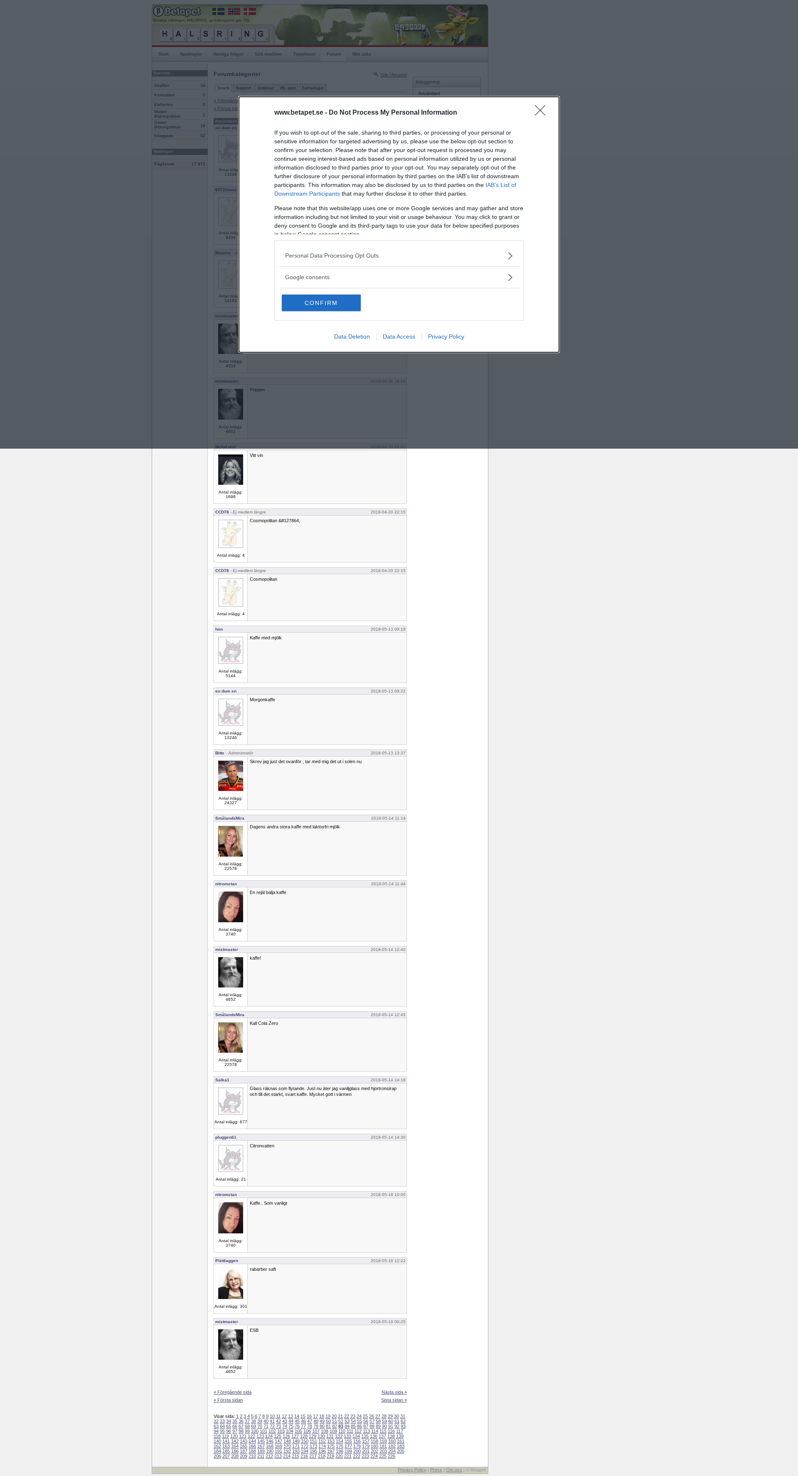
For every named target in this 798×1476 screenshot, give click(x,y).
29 (390, 1416)
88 (371, 1426)
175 (331, 1446)
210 (252, 1456)
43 (284, 1421)
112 (358, 1431)
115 (383, 1431)
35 (234, 1421)
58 (378, 1421)
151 (313, 1441)
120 (234, 1436)
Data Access (399, 336)
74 (284, 1426)
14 (296, 1416)
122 (251, 1436)
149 (296, 1441)
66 (234, 1426)
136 (373, 1436)
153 (331, 1441)
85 (353, 1426)
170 (287, 1446)
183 (400, 1446)
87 (365, 1426)
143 (243, 1441)
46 (303, 1421)
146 (269, 1441)
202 (374, 1451)
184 (217, 1451)
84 (347, 1426)
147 (278, 1441)
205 (400, 1451)
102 (272, 1431)
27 (377, 1416)
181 (383, 1446)
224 (374, 1456)
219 (330, 1456)
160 (392, 1441)
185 (226, 1451)
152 (322, 1441)
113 (366, 1431)
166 (252, 1446)
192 (287, 1451)
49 (322, 1421)
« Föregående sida (232, 1392)
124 (269, 1436)
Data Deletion (352, 336)
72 (272, 1426)
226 (391, 1456)
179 (365, 1446)
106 (307, 1431)
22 (346, 1416)
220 (339, 1456)
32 (216, 1421)
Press (436, 1469)
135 (365, 1436)
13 (290, 1416)
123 (260, 1436)
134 (356, 1436)
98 (241, 1431)
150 (304, 1441)
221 (348, 1456)
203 (383, 1451)
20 (334, 1416)
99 (247, 1431)
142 (235, 1441)
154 (339, 1441)
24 (359, 1416)
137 (382, 1436)
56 (365, 1421)
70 (259, 1426)
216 (304, 1456)
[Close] (543, 113)
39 (259, 1421)
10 (272, 1416)
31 (402, 1416)
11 (278, 1416)
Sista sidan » (394, 1399)
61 (396, 1421)
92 (396, 1426)
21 (340, 1416)
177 (348, 1446)
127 (295, 1436)
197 (331, 1451)
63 (216, 1426)
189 (261, 1451)
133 (347, 1436)
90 (384, 1426)
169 (278, 1446)
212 (269, 1456)
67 (241, 1426)
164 (235, 1446)
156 (357, 1441)
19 (327, 1416)
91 (390, 1426)
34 (228, 1421)
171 (296, 1446)
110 (341, 1431)
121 (242, 1436)
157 (365, 1441)
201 (365, 1451)
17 (315, 1416)
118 (217, 1436)
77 (303, 1426)
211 (260, 1456)
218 (321, 1456)
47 (309, 1421)
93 (403, 1426)
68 (247, 1426)
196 (322, 1451)
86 (359, 1426)
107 (316, 1431)
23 (352, 1416)
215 (295, 1456)
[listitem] (399, 255)
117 (399, 1431)
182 (392, 1446)
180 (374, 1446)
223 (365, 1456)
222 (356, 1456)
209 (243, 1456)
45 (297, 1421)
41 (272, 1421)
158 (374, 1441)
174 (322, 1446)
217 (313, 1456)
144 (252, 1441)
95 (222, 1431)
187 (243, 1451)
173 (313, 1446)
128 (304, 1436)
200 (357, 1451)
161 (400, 1441)
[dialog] (399, 224)
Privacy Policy (446, 336)
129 (312, 1436)
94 (216, 1431)
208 (235, 1456)
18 (321, 1416)
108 (324, 1431)
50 (328, 1421)
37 (247, 1421)
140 (217, 1441)
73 (278, 1426)
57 (371, 1421)
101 (263, 1431)
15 (302, 1416)
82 (334, 1426)
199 (348, 1451)
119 (225, 1436)
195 (313, 1451)
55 (359, 1421)
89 (378, 1426)
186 (235, 1451)
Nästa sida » (394, 1392)
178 (357, 1446)
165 (243, 1446)
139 (400, 1436)
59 (384, 1421)
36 (241, 1421)
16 (309, 1416)
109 (333, 1431)
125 (277, 1436)
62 (403, 1421)
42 (278, 1421)
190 (269, 1451)
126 (286, 1436)
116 (391, 1431)
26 (371, 1416)
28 (384, 1416)
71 (266, 1426)
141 (226, 1441)
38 (253, 1421)
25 (365, 1416)
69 (253, 1426)
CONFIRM (321, 303)
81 (328, 1426)
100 (255, 1431)
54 (353, 1421)
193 (296, 1451)
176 (339, 1446)
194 (304, 1451)
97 (234, 1431)
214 (287, 1456)
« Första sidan (228, 1399)
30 (396, 1416)
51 (334, 1421)
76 (297, 1426)
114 (374, 1431)
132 (338, 1436)
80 (322, 1426)
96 (228, 1431)
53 (347, 1421)
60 (390, 1421)
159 (383, 1441)
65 (228, 1426)
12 (284, 1416)
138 (391, 1436)
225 (383, 1456)
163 (226, 1446)
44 (290, 1421)
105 (298, 1431)
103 (281, 1431)
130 (321, 1436)
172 (304, 1446)
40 (266, 1421)
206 (217, 1456)
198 (339, 1451)
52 (340, 1421)
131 (330, 1436)
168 (269, 1446)
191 (278, 1451)
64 (222, 1426)
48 (315, 1421)
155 (348, 1441)
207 (226, 1456)
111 (350, 1431)
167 (261, 1446)
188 (252, 1451)
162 (217, 1446)
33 (222, 1421)
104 (289, 1431)
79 (315, 1426)
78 (309, 1426)
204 (392, 1451)
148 (287, 1441)
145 (261, 1441)
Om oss (454, 1469)
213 (278, 1456)
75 (290, 1426)
